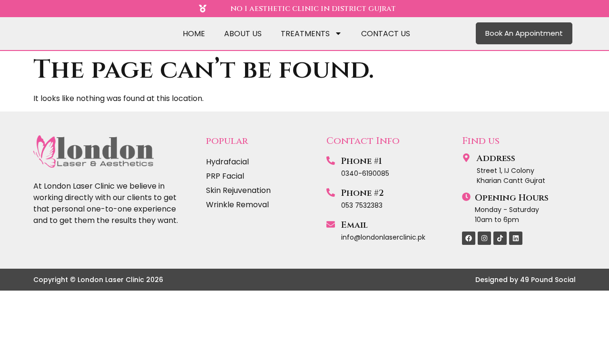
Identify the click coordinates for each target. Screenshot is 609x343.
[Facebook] (468, 238)
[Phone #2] (330, 192)
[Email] (330, 224)
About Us (243, 33)
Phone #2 (362, 193)
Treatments (305, 33)
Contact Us (385, 33)
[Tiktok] (500, 238)
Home (194, 33)
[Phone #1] (330, 160)
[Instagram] (484, 238)
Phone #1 (361, 161)
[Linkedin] (515, 238)
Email (354, 225)
